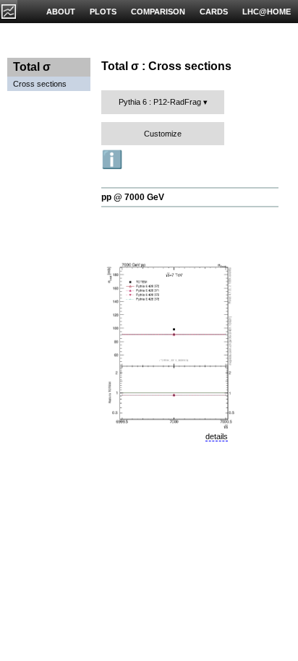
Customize (163, 133)
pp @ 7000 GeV (132, 197)
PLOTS (103, 11)
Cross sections (40, 83)
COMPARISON (158, 11)
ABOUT (60, 11)
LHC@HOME (266, 11)
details (216, 436)
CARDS (214, 11)
